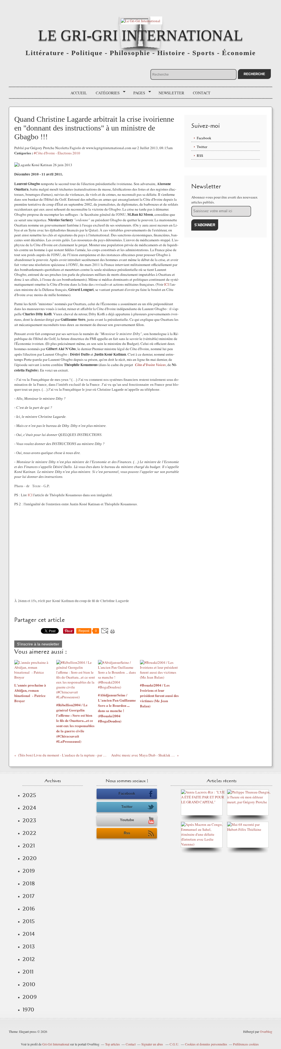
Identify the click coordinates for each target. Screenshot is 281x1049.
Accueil (79, 92)
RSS (200, 155)
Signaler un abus (152, 1044)
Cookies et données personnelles (206, 1044)
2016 (29, 908)
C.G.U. (174, 1044)
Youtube (127, 820)
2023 (29, 820)
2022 (29, 833)
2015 (29, 921)
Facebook (204, 137)
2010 (29, 984)
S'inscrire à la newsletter (38, 644)
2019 (29, 870)
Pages (137, 93)
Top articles (112, 1044)
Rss (127, 833)
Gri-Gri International (55, 1044)
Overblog (266, 1031)
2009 (30, 997)
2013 (29, 946)
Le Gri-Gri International (140, 35)
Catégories (106, 93)
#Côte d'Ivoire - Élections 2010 (57, 153)
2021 (29, 845)
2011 (28, 971)
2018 (29, 883)
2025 (29, 795)
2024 (29, 807)
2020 (30, 858)
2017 (28, 896)
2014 (29, 934)
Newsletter (171, 92)
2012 (29, 959)
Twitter (202, 146)
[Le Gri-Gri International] (140, 20)
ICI (166, 284)
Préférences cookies (246, 1044)
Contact (201, 92)
